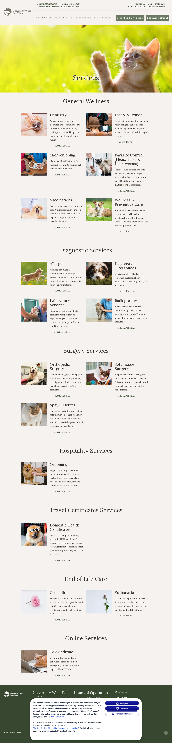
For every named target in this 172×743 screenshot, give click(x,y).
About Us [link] (41, 18)
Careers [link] (107, 18)
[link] (17, 12)
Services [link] (68, 18)
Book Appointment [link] (157, 18)
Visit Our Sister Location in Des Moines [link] (146, 7)
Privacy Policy (57, 717)
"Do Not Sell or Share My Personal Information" (56, 728)
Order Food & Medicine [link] (130, 18)
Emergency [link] (140, 4)
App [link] (150, 4)
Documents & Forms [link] (88, 18)
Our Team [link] (55, 18)
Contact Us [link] (160, 4)
